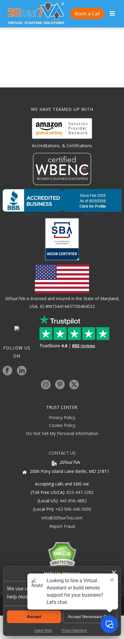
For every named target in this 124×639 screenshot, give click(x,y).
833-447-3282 (80, 492)
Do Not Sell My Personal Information (62, 433)
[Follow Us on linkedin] (21, 371)
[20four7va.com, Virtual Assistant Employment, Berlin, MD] (62, 202)
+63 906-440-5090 (73, 509)
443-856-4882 (73, 501)
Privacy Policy (62, 417)
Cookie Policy (62, 425)
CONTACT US (62, 453)
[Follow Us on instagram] (46, 385)
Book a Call (87, 13)
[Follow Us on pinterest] (60, 385)
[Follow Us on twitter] (74, 385)
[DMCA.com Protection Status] (62, 556)
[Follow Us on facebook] (7, 371)
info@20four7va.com (62, 518)
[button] (113, 572)
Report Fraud (62, 526)
